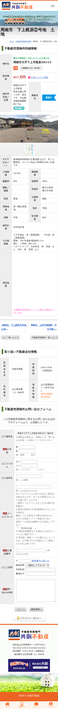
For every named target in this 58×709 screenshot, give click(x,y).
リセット (20, 609)
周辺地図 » (19, 108)
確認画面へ (36, 609)
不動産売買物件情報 (23, 41)
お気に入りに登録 (39, 77)
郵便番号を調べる (40, 561)
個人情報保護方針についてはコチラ (29, 618)
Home (12, 41)
